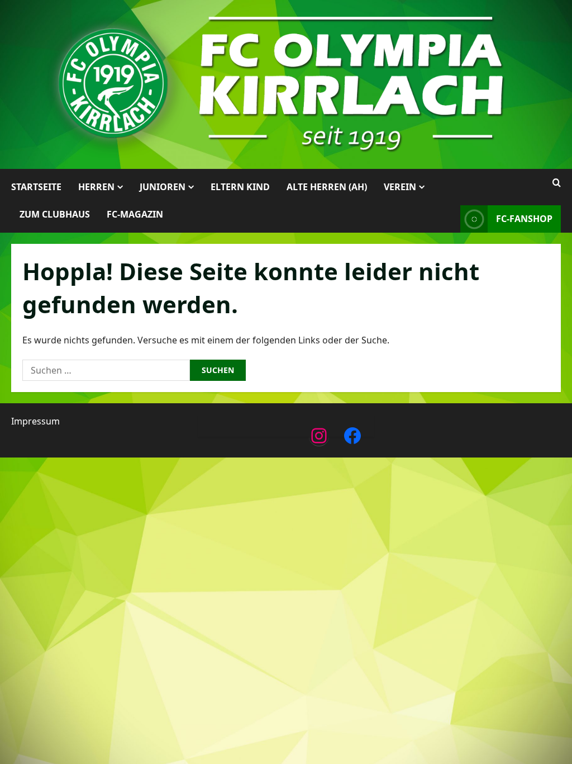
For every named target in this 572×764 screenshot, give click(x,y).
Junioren (162, 187)
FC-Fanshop (524, 219)
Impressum (35, 421)
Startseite (36, 187)
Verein (400, 187)
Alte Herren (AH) (327, 187)
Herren (96, 187)
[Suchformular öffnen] (556, 183)
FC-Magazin (135, 214)
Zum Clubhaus (55, 214)
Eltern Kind (240, 187)
